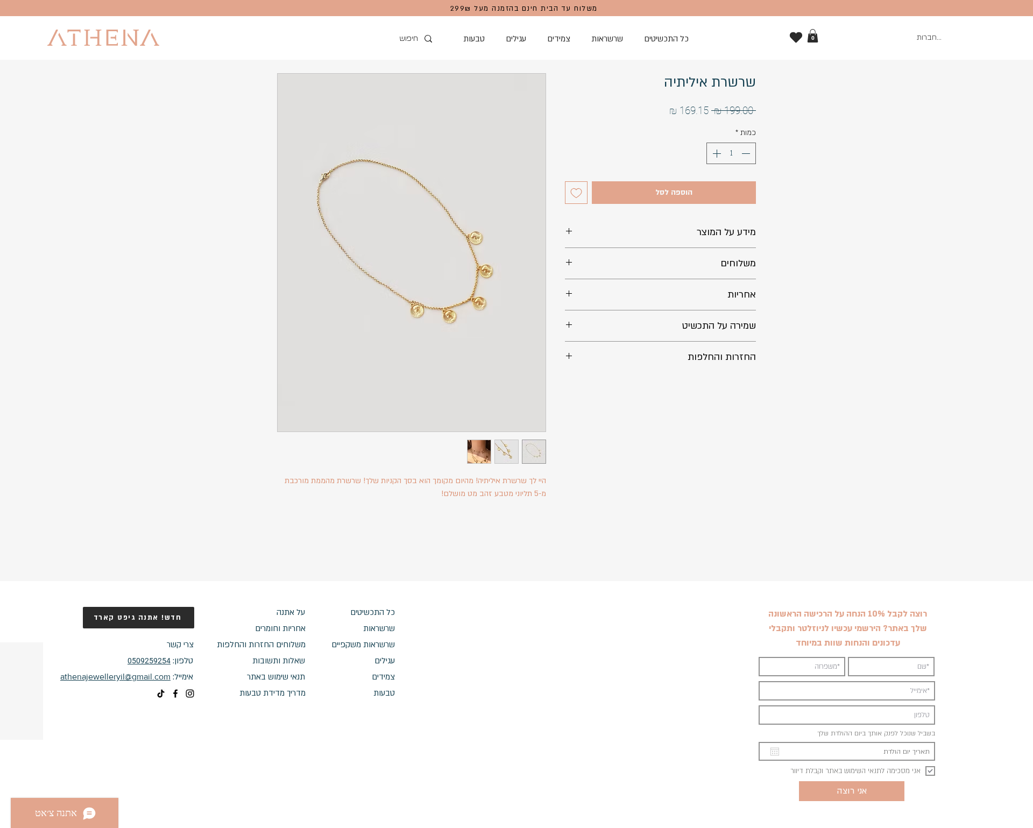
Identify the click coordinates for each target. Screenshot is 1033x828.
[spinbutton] (731, 153)
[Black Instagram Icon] (190, 693)
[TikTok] (160, 693)
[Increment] (715, 153)
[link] (812, 36)
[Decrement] (746, 153)
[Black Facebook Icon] (175, 693)
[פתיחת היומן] (774, 751)
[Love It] (796, 37)
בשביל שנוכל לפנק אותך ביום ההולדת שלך (876, 733)
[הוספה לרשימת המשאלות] (576, 192)
